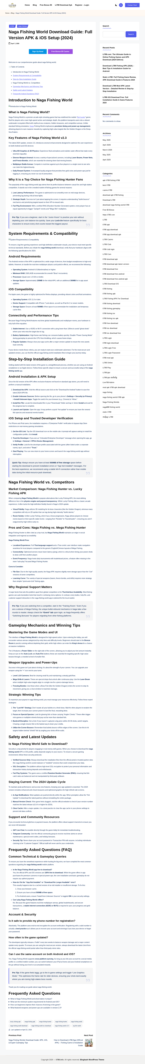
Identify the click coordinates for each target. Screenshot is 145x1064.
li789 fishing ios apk (110, 318)
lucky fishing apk (15, 1021)
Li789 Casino (108, 239)
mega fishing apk (30, 1021)
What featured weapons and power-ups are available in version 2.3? (36, 1008)
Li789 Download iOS (111, 284)
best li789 (106, 185)
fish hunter (81, 117)
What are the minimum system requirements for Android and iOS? (34, 1002)
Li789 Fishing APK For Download (116, 299)
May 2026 (106, 140)
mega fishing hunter (45, 1021)
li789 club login (108, 249)
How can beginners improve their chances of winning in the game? (35, 1005)
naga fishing (22, 26)
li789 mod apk (108, 358)
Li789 (12, 26)
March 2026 (107, 150)
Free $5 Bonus (108, 210)
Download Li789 (109, 200)
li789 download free (110, 269)
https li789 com (109, 215)
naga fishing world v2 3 (62, 1026)
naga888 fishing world (111, 407)
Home (7, 13)
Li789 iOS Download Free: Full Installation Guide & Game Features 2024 (118, 100)
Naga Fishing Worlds (111, 402)
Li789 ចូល (106, 372)
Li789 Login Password (111, 353)
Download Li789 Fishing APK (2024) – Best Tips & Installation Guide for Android (118, 68)
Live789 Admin (108, 382)
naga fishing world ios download (41, 1026)
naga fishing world (76, 1021)
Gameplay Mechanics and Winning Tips (28, 86)
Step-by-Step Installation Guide (24, 79)
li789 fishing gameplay (111, 308)
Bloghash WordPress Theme (92, 1060)
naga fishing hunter (61, 1021)
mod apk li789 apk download (114, 387)
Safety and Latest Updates (23, 90)
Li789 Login (107, 338)
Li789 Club (107, 244)
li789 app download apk (112, 234)
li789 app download (110, 230)
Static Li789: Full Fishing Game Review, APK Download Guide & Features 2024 (119, 78)
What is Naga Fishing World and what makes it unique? (31, 999)
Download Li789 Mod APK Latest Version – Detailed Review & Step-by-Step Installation (118, 88)
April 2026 (107, 145)
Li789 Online (108, 363)
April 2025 (107, 160)
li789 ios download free (112, 333)
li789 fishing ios (109, 313)
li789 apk (106, 225)
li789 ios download (110, 328)
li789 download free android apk (115, 279)
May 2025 (106, 155)
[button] (132, 5)
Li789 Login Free (109, 348)
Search (106, 26)
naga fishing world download (18, 1026)
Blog (12, 13)
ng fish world (77, 1026)
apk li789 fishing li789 (111, 180)
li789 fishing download (111, 303)
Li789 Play (107, 368)
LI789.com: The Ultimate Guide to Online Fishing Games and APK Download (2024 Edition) (117, 57)
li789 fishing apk (109, 294)
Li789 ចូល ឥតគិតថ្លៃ (110, 377)
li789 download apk (110, 259)
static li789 (107, 412)
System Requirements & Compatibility (27, 75)
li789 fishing (107, 289)
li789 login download (111, 343)
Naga (32, 126)
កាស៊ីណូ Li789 (108, 417)
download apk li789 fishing (113, 195)
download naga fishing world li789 (116, 205)
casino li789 (107, 190)
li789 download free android (113, 274)
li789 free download (110, 323)
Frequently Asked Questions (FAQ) (26, 94)
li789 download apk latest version (116, 264)
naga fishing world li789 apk (114, 397)
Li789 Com (107, 254)
